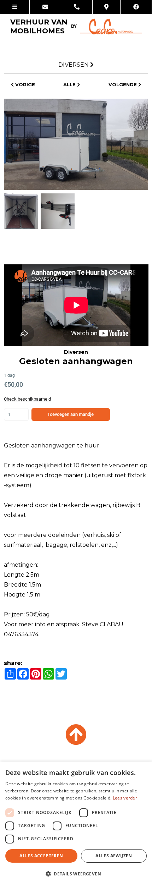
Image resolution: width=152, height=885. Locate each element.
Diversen (73, 64)
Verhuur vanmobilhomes (43, 26)
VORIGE (24, 84)
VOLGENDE (123, 84)
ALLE (70, 84)
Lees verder (125, 798)
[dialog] (76, 823)
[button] (76, 873)
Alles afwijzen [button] (113, 856)
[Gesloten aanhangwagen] (76, 144)
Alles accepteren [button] (41, 856)
